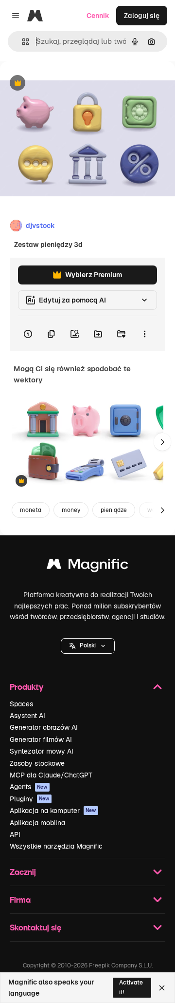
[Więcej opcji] (144, 333)
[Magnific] (87, 566)
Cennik (98, 15)
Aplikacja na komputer (53, 810)
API (15, 834)
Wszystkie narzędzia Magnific (56, 846)
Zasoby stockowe (37, 763)
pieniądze (114, 510)
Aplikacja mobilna (37, 822)
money (71, 510)
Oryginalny (67, 83)
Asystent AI (27, 715)
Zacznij (23, 872)
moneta (30, 510)
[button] (88, 646)
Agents (29, 786)
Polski (88, 645)
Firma (20, 899)
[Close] (162, 988)
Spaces (21, 704)
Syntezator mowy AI (41, 751)
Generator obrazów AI (44, 727)
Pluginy (30, 799)
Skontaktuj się (35, 927)
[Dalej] (162, 442)
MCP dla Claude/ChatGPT (51, 775)
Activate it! (131, 987)
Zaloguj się (141, 15)
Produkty (26, 686)
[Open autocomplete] (21, 41)
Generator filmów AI (41, 739)
